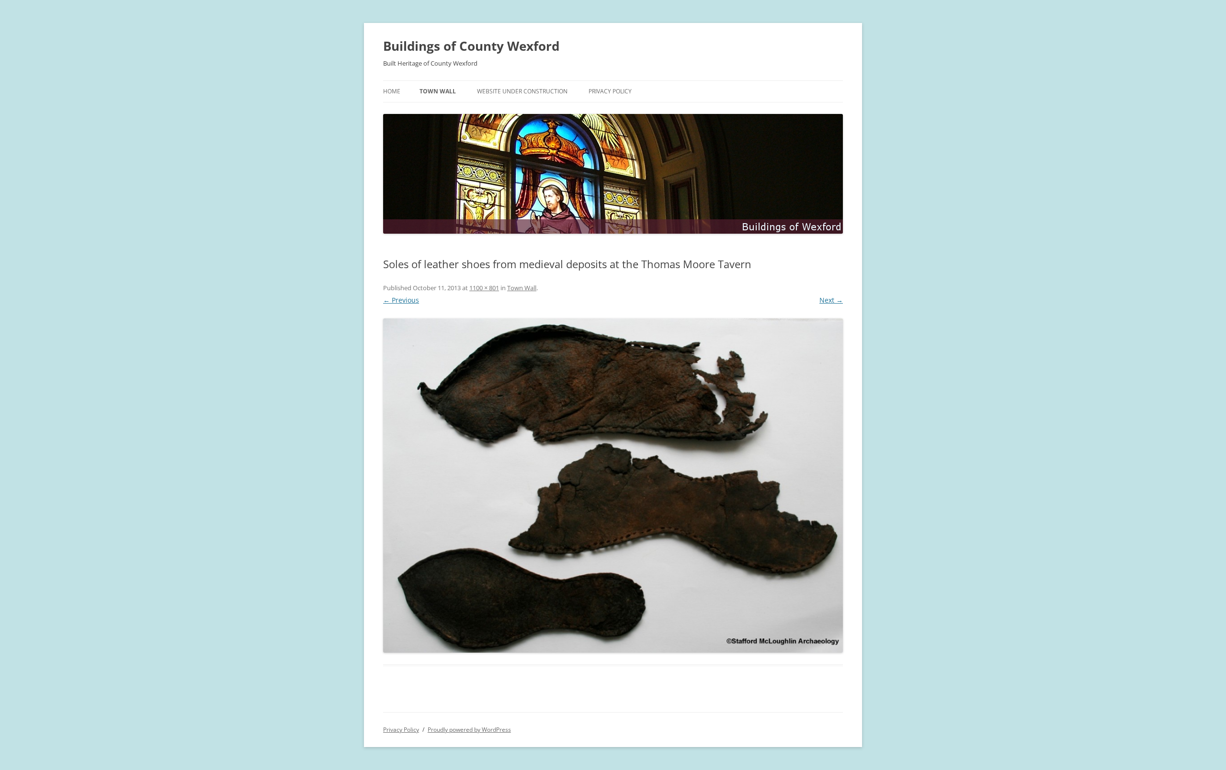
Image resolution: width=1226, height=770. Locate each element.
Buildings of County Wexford (471, 46)
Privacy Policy (610, 91)
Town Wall (438, 91)
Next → (831, 300)
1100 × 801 (484, 287)
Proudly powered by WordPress (469, 729)
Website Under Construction (522, 91)
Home (391, 91)
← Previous (401, 300)
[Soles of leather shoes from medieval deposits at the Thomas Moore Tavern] (613, 485)
